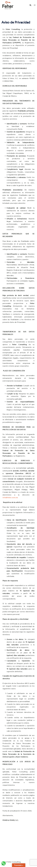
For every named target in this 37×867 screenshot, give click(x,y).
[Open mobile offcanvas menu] (34, 5)
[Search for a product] (30, 5)
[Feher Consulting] (8, 5)
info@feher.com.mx (10, 498)
